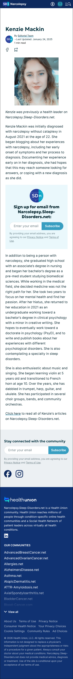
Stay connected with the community (34, 441)
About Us (10, 621)
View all (12, 612)
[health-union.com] (20, 501)
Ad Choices (59, 631)
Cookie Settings (14, 631)
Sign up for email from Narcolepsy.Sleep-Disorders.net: (36, 212)
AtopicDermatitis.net (20, 581)
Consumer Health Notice (20, 626)
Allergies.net (13, 564)
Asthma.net (13, 576)
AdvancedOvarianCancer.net (26, 558)
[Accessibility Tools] (52, 4)
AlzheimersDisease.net (21, 570)
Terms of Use (33, 462)
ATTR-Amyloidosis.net (21, 587)
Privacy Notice (35, 237)
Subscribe (52, 226)
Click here (13, 413)
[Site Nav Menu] (68, 4)
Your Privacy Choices (52, 626)
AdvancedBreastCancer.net (25, 552)
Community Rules (38, 631)
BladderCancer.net (18, 599)
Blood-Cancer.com (18, 605)
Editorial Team (25, 35)
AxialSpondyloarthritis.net (24, 593)
